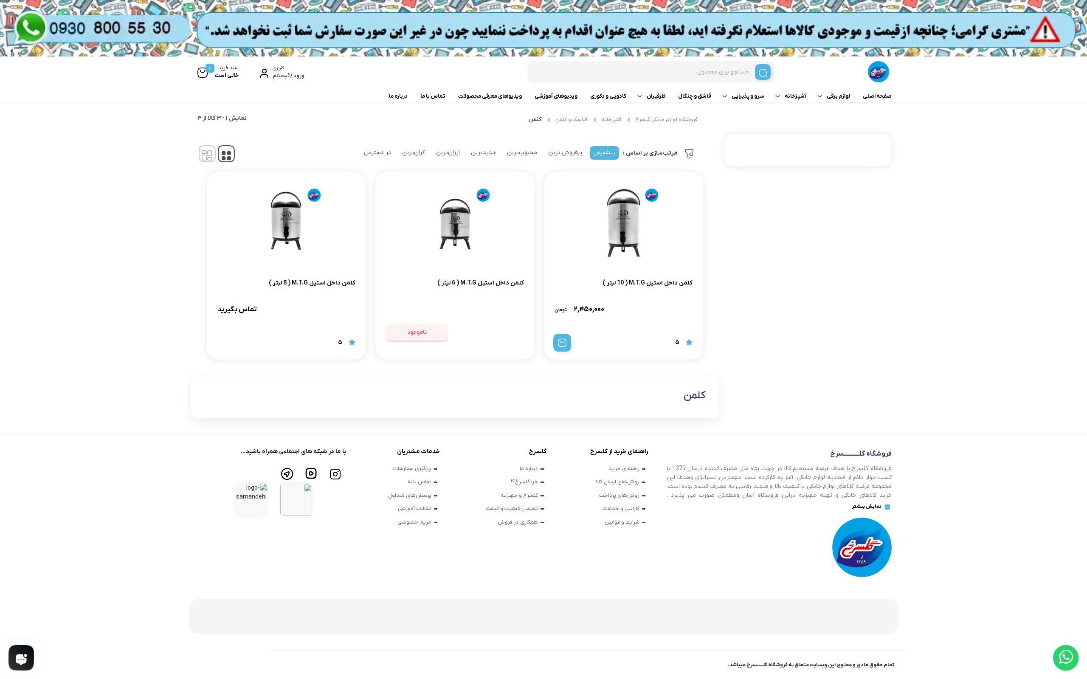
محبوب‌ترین (522, 153)
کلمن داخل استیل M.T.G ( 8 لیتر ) (312, 283)
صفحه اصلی (877, 96)
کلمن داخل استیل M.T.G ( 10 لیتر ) (648, 283)
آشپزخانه (795, 96)
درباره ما (398, 96)
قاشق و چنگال (694, 96)
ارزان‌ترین (448, 153)
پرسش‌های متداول (409, 495)
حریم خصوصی (414, 522)
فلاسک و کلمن (571, 119)
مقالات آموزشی (414, 508)
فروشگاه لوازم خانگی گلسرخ (666, 119)
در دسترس (377, 153)
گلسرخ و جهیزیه (519, 495)
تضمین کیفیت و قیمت (512, 508)
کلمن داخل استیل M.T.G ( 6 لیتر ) (480, 283)
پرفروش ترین (565, 153)
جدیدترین (483, 153)
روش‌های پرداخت (619, 495)
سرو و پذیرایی (748, 96)
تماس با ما (432, 96)
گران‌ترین (413, 153)
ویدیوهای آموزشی (556, 96)
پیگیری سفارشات (412, 468)
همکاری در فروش (518, 522)
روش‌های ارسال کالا (617, 481)
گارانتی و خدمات (621, 508)
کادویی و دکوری (608, 96)
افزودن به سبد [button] (562, 343)
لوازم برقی (838, 96)
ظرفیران (656, 96)
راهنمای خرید (624, 468)
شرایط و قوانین (622, 522)
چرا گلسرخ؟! (524, 481)
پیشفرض (604, 153)
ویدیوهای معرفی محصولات (490, 96)
